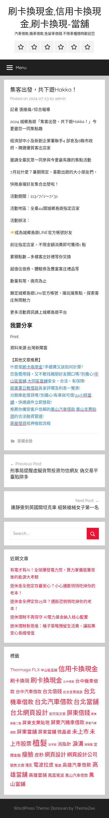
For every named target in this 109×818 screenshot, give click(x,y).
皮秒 (39, 754)
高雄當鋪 (38, 775)
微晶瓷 (64, 732)
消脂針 (64, 744)
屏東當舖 (27, 732)
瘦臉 (27, 754)
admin (60, 98)
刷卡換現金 (46, 680)
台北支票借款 (73, 692)
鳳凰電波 (56, 775)
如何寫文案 (57, 714)
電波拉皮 (43, 765)
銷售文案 (17, 765)
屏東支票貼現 (36, 722)
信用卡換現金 (78, 669)
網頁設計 (55, 754)
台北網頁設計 (29, 712)
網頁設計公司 (82, 755)
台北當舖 (86, 702)
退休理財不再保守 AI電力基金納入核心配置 (49, 617)
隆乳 (28, 765)
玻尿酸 (88, 744)
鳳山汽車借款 (76, 775)
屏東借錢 (78, 712)
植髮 (39, 743)
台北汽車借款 (53, 702)
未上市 (80, 731)
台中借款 (68, 681)
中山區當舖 (49, 670)
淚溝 (77, 743)
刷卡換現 (19, 681)
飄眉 (58, 765)
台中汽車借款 (29, 691)
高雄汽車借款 (76, 765)
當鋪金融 (24, 441)
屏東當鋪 (47, 732)
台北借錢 (52, 691)
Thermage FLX (25, 669)
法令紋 (52, 744)
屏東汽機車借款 (67, 722)
